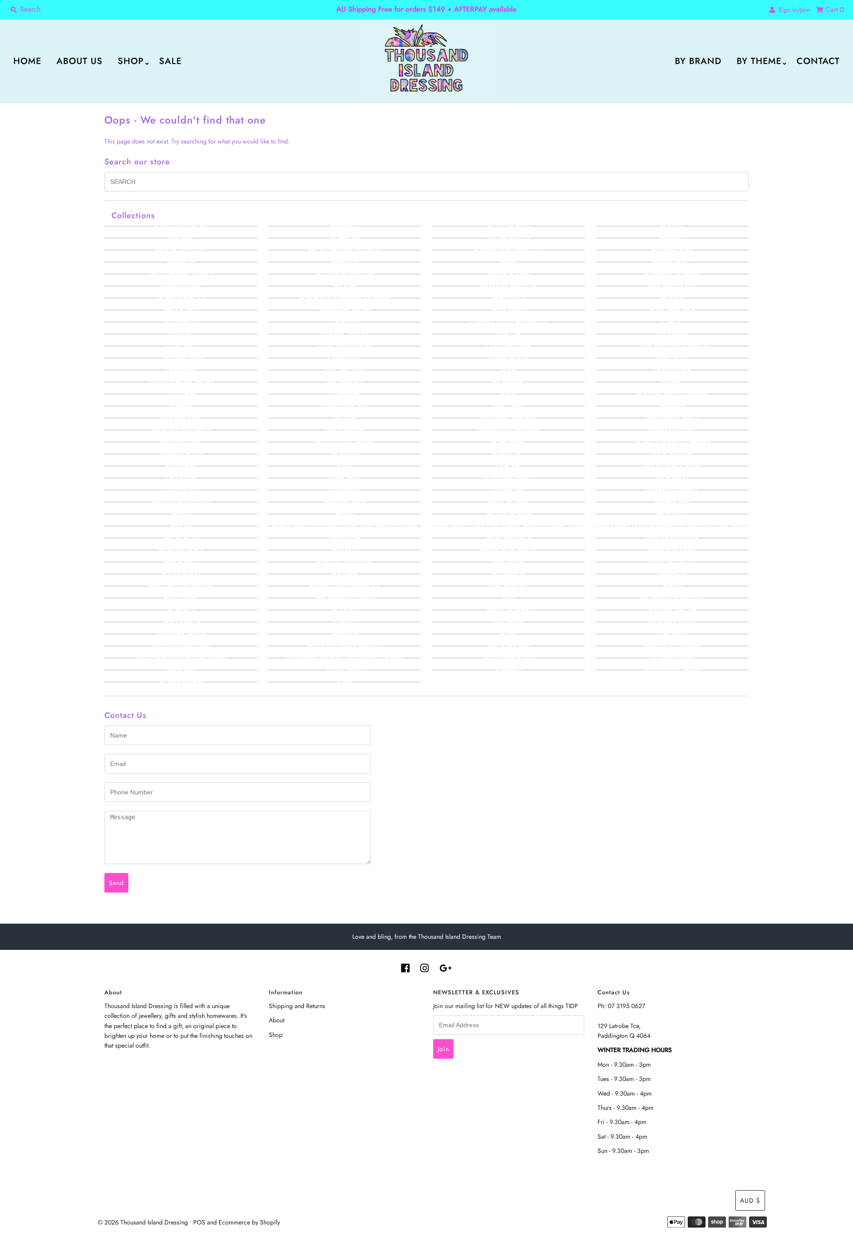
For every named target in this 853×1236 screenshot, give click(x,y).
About (276, 1020)
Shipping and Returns (297, 1005)
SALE (170, 61)
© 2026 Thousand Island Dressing (143, 1222)
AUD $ (750, 1200)
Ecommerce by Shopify (249, 1222)
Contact (818, 61)
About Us (79, 61)
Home (27, 61)
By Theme (759, 61)
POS (199, 1222)
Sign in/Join (792, 9)
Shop (131, 61)
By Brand (698, 61)
